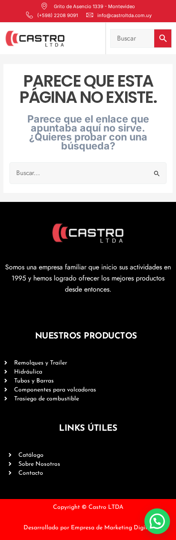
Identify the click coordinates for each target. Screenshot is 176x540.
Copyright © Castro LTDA (88, 507)
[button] (157, 521)
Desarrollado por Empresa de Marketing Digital (88, 528)
